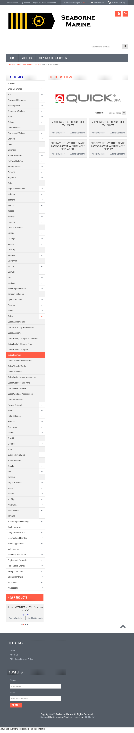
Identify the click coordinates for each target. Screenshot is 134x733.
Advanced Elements (16, 99)
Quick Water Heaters (17, 388)
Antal (10, 116)
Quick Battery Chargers (18, 349)
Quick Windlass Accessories (20, 393)
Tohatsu (11, 476)
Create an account (48, 2)
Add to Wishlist (58, 132)
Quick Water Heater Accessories (22, 377)
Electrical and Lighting (17, 537)
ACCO (10, 94)
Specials (11, 83)
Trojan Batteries (15, 482)
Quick (38, 64)
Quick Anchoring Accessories (21, 327)
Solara (11, 449)
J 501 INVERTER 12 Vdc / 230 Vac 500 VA (68, 123)
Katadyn (11, 216)
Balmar (11, 122)
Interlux (11, 205)
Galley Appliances (16, 543)
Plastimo (11, 305)
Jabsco (11, 210)
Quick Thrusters (15, 371)
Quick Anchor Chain (16, 321)
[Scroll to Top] (123, 627)
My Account (25, 2)
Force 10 (12, 172)
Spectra (11, 465)
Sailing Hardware (15, 576)
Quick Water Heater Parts (19, 382)
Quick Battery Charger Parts (20, 343)
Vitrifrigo (11, 499)
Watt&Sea (12, 504)
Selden (11, 432)
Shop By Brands (25, 64)
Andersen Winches (16, 111)
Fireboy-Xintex (14, 166)
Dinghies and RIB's (16, 532)
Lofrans (11, 232)
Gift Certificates (12, 2)
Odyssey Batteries (16, 293)
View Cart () (118, 2)
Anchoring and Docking (18, 521)
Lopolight (12, 238)
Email (12, 692)
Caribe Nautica (14, 127)
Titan (10, 471)
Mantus (11, 244)
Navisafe (12, 282)
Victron (11, 493)
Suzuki (11, 438)
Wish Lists (99, 2)
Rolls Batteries (14, 415)
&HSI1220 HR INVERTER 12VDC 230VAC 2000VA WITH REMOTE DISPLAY (108, 145)
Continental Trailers (16, 133)
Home (12, 64)
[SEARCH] (125, 47)
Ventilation (12, 582)
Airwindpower (14, 105)
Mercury (11, 249)
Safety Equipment (15, 571)
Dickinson (12, 149)
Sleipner (11, 443)
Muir (10, 277)
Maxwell (11, 271)
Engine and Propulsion (18, 560)
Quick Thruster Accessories (20, 360)
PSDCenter (89, 716)
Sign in (35, 2)
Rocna (11, 410)
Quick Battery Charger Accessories (23, 338)
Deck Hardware (15, 526)
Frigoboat (12, 177)
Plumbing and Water (17, 554)
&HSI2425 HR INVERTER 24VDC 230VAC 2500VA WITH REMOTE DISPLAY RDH (68, 145)
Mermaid (12, 255)
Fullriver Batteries (15, 160)
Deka (10, 144)
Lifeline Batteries (15, 227)
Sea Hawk (12, 427)
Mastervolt (12, 260)
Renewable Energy (16, 565)
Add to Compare (77, 132)
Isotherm (11, 199)
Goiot (10, 183)
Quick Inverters (14, 354)
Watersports (13, 587)
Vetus (10, 488)
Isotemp (11, 194)
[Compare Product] (118, 14)
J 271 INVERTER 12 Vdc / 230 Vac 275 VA (108, 123)
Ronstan (11, 421)
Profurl (11, 310)
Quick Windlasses (16, 399)
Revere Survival (15, 404)
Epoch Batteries (15, 155)
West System (13, 510)
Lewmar (11, 221)
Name (13, 680)
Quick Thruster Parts (17, 366)
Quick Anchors (14, 332)
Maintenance (13, 549)
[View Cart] (125, 14)
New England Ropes (17, 288)
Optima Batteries (15, 299)
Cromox (11, 138)
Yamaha (11, 515)
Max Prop (12, 266)
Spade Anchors (14, 460)
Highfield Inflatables (16, 188)
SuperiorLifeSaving (16, 454)
